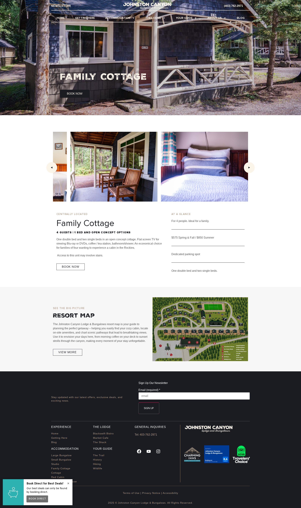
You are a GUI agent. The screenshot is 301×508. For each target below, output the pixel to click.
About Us (214, 18)
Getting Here (85, 18)
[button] (51, 167)
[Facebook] (139, 451)
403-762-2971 (148, 434)
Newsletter (61, 5)
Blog (241, 18)
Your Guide (184, 18)
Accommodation (117, 18)
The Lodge (153, 18)
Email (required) (149, 390)
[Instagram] (158, 451)
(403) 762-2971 (233, 5)
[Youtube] (148, 451)
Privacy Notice (151, 493)
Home (61, 18)
